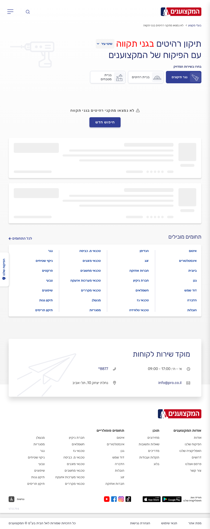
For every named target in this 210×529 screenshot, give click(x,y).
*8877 (103, 369)
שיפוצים (47, 290)
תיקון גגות (46, 300)
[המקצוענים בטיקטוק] (128, 499)
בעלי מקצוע (194, 25)
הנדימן (144, 251)
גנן (195, 280)
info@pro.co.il (169, 383)
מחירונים (153, 438)
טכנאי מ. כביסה (90, 251)
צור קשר (195, 470)
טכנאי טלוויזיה (139, 310)
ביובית (192, 271)
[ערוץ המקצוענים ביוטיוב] (107, 499)
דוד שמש (190, 290)
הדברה (192, 300)
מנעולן (96, 300)
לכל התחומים (22, 238)
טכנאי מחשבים (90, 271)
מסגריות (95, 310)
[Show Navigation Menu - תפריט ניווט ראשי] (12, 11)
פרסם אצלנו (193, 464)
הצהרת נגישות (140, 523)
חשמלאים (142, 290)
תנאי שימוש (169, 523)
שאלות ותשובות (149, 444)
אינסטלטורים (188, 261)
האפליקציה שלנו (190, 451)
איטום (193, 251)
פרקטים (47, 271)
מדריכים (153, 451)
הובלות (192, 310)
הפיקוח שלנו (193, 444)
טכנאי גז (143, 300)
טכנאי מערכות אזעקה (85, 280)
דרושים (196, 457)
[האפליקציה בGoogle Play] (172, 499)
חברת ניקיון (141, 280)
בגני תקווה (135, 43)
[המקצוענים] (181, 11)
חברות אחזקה (139, 271)
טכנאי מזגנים (92, 261)
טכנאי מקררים (91, 290)
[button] (16, 499)
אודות (197, 438)
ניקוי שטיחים (44, 261)
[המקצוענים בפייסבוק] (114, 499)
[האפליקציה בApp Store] (152, 499)
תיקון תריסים (44, 310)
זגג (147, 261)
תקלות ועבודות (149, 457)
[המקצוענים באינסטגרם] (122, 499)
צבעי (49, 280)
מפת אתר (194, 523)
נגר (50, 251)
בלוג (156, 464)
